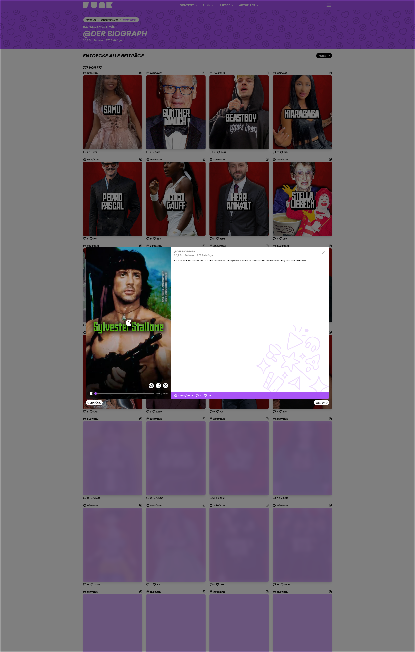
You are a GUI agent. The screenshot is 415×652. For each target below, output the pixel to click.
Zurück (95, 402)
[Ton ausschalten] (151, 385)
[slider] (125, 393)
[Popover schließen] (323, 252)
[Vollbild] (165, 385)
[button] (128, 323)
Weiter (320, 402)
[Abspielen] (129, 323)
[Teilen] (158, 385)
